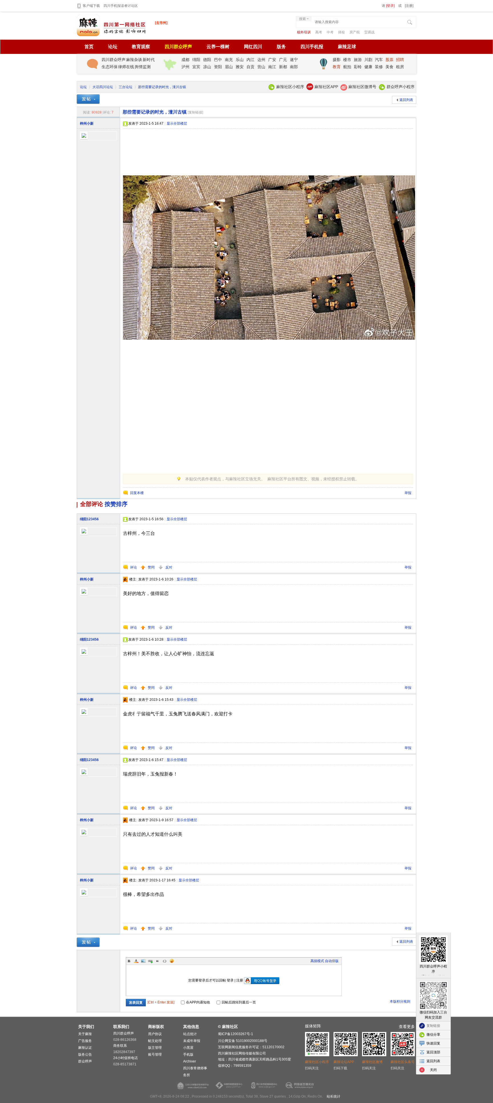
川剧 (368, 59)
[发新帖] (88, 99)
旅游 (358, 59)
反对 (168, 567)
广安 (272, 59)
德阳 (207, 59)
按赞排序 (116, 504)
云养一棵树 (218, 46)
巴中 (218, 59)
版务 (281, 46)
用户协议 (155, 1034)
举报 (408, 493)
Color (136, 961)
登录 (230, 980)
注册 (239, 980)
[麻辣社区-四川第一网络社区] (111, 35)
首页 (89, 46)
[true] (410, 23)
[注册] (409, 6)
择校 (342, 32)
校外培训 (304, 32)
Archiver (189, 1061)
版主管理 (155, 1048)
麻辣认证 (85, 1048)
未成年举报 (191, 1041)
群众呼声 (85, 1061)
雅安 (240, 66)
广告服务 (85, 1041)
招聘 (400, 59)
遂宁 (294, 59)
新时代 (149, 59)
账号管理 (155, 1055)
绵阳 (196, 59)
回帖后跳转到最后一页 (239, 1002)
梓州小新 (87, 124)
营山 (261, 66)
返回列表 (406, 100)
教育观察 (141, 46)
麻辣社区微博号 (362, 86)
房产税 (355, 32)
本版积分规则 (400, 1001)
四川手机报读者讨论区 (121, 6)
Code (164, 961)
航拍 (347, 66)
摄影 (337, 59)
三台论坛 (125, 87)
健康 (368, 66)
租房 (400, 66)
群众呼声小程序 (401, 86)
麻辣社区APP (326, 86)
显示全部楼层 (177, 124)
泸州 (185, 66)
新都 (283, 66)
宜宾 (196, 66)
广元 (283, 59)
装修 (379, 66)
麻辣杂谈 (134, 59)
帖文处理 (155, 1041)
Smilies (172, 961)
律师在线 (126, 66)
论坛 (112, 46)
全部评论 (91, 504)
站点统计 (190, 1034)
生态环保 (110, 66)
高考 (319, 32)
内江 (250, 59)
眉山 (229, 66)
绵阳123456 (89, 519)
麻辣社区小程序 (290, 86)
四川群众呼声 (178, 46)
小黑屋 (188, 1048)
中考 (330, 32)
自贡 (250, 66)
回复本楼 (137, 493)
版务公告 (85, 1055)
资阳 (218, 66)
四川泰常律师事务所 (195, 1071)
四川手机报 (311, 46)
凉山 (207, 66)
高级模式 (317, 961)
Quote (157, 961)
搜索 (302, 19)
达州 (261, 59)
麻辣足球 (347, 46)
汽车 (379, 59)
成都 (185, 59)
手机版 (188, 1055)
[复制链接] (195, 112)
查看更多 (407, 1026)
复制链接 (433, 1026)
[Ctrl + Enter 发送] (161, 1002)
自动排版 (332, 961)
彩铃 (358, 66)
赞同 (151, 567)
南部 (294, 66)
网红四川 (253, 46)
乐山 (240, 59)
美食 (389, 66)
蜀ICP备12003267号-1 (235, 1034)
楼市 (347, 59)
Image (143, 961)
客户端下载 (92, 6)
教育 (337, 66)
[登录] (390, 6)
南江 (272, 66)
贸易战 (369, 32)
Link (150, 961)
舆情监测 (143, 66)
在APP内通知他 (198, 1002)
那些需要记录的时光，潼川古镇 (162, 87)
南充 (229, 59)
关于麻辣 (85, 1034)
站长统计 (333, 1096)
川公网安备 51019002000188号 (242, 1041)
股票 (389, 59)
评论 (133, 567)
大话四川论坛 (102, 87)
